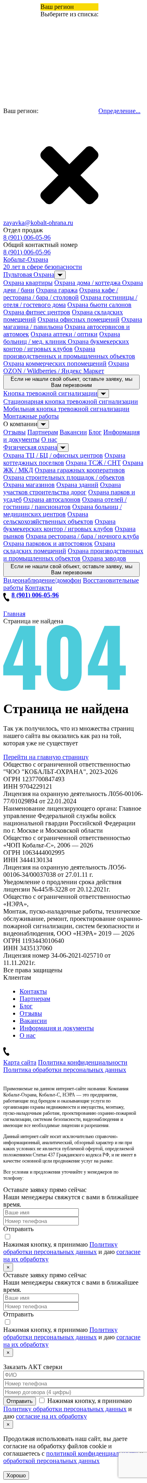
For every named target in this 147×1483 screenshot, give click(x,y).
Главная (14, 613)
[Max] (132, 1438)
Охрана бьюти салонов (99, 304)
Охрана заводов (104, 558)
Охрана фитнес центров (36, 312)
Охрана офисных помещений (79, 319)
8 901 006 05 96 (41, 1178)
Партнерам (42, 432)
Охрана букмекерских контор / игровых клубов (66, 345)
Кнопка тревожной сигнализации (50, 393)
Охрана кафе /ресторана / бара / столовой (60, 294)
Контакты (38, 587)
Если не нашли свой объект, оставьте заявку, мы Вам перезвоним (71, 382)
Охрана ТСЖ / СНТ (93, 462)
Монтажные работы (31, 416)
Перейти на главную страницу (46, 757)
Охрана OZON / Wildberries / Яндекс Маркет (66, 367)
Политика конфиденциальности (82, 1062)
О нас (49, 439)
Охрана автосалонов (51, 499)
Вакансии (73, 432)
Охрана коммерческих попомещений (55, 363)
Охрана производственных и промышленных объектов (69, 352)
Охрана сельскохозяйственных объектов (48, 518)
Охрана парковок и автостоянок (48, 543)
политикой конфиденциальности (92, 1453)
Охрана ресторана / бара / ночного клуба (82, 536)
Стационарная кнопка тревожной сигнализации (70, 401)
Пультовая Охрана (28, 274)
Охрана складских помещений (59, 547)
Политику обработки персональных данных (60, 1248)
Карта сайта (19, 1062)
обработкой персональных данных (51, 1460)
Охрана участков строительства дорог (62, 488)
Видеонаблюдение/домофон (42, 580)
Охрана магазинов (29, 484)
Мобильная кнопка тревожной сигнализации (66, 408)
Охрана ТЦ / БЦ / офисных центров (53, 455)
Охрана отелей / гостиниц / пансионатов (65, 503)
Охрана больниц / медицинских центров (62, 510)
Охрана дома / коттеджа (88, 282)
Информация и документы (57, 1028)
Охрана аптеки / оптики (64, 334)
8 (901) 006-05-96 (27, 237)
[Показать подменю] (60, 275)
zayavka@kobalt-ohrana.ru (38, 222)
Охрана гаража (57, 290)
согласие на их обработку (51, 1416)
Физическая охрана (30, 447)
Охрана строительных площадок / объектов (64, 477)
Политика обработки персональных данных (64, 1069)
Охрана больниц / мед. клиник (61, 338)
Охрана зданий (77, 484)
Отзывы (14, 432)
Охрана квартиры (28, 282)
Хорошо (16, 1475)
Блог (95, 432)
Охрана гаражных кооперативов (80, 470)
